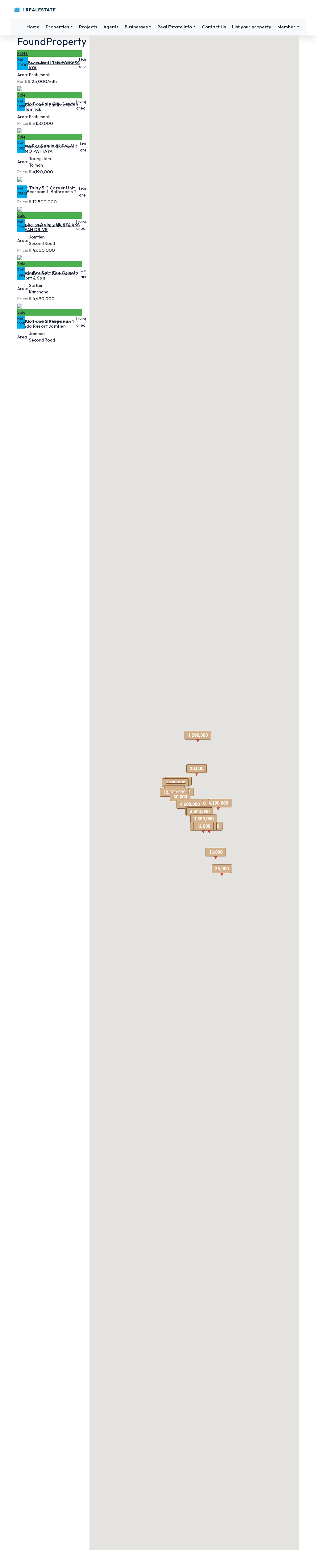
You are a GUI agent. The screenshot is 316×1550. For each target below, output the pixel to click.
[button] (218, 804)
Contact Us (214, 27)
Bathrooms (63, 63)
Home (33, 27)
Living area (84, 63)
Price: (22, 123)
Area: (22, 74)
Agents (110, 27)
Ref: (20, 59)
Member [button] (286, 27)
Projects (88, 27)
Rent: (22, 81)
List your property (251, 27)
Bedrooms (35, 147)
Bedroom (37, 63)
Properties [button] (57, 27)
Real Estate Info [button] (174, 27)
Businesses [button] (136, 27)
